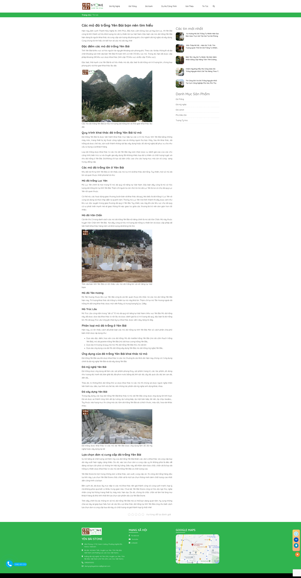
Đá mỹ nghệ (181, 104)
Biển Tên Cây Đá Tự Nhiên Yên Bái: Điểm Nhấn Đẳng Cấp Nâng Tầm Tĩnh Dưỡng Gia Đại (201, 58)
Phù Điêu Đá (181, 115)
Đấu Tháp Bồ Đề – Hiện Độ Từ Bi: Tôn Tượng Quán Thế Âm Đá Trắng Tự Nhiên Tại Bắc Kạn (201, 46)
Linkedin (134, 543)
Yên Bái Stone (88, 474)
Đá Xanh (149, 6)
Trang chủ (86, 15)
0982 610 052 (20, 564)
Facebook (135, 536)
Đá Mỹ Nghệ (114, 6)
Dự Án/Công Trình (169, 6)
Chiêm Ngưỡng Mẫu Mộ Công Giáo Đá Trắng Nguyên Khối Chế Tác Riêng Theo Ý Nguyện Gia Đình (202, 70)
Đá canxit (180, 110)
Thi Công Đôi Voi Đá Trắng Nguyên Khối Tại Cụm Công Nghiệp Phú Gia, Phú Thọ (201, 82)
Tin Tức (205, 6)
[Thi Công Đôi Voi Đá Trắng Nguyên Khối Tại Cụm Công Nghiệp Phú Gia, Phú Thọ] (180, 83)
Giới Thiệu (189, 6)
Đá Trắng (133, 6)
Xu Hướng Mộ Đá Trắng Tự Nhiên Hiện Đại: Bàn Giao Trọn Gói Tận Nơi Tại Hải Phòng (202, 35)
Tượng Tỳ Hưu (182, 120)
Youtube (135, 539)
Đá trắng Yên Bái (89, 137)
